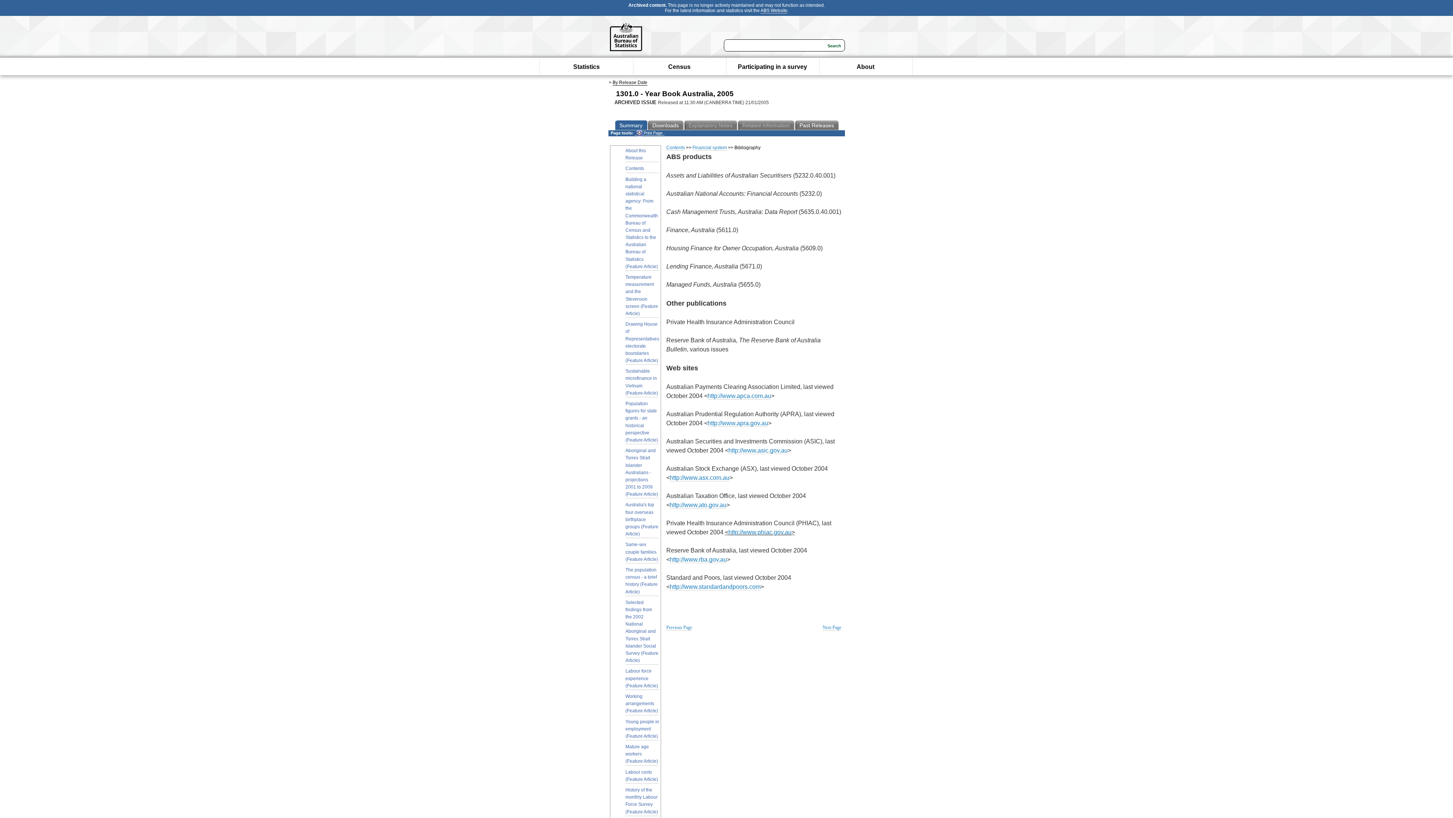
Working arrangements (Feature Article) (641, 703)
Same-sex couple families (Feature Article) (641, 552)
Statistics (586, 67)
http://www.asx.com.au (700, 478)
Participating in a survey (772, 67)
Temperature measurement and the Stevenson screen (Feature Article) (641, 295)
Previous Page (679, 627)
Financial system (709, 147)
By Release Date (630, 82)
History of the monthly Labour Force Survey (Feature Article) (641, 801)
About (865, 67)
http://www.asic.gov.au (758, 450)
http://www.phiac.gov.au (760, 532)
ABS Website (774, 10)
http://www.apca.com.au (739, 396)
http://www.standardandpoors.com (715, 587)
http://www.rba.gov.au (698, 559)
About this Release (635, 154)
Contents (634, 168)
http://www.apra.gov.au (738, 423)
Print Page (652, 133)
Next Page (832, 627)
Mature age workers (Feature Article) (641, 754)
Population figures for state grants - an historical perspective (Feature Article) (641, 422)
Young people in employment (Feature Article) (642, 729)
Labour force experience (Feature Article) (641, 678)
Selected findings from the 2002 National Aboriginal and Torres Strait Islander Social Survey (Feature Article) (641, 631)
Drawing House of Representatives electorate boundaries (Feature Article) (642, 342)
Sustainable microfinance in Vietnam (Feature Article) (641, 382)
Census (679, 67)
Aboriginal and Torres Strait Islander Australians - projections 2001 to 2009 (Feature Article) (641, 472)
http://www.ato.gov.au (698, 505)
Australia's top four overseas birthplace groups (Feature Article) (641, 519)
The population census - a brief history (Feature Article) (641, 581)
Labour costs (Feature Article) (641, 776)
